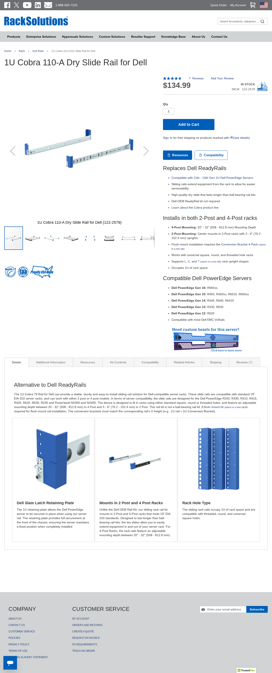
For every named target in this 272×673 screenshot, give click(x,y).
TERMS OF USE (17, 650)
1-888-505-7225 (66, 5)
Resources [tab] (88, 362)
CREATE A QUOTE (83, 631)
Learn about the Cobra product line (195, 207)
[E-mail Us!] (48, 5)
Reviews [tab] (244, 362)
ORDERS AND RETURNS (87, 625)
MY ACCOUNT (80, 618)
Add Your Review (222, 78)
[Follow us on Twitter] (17, 5)
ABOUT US (14, 618)
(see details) (241, 137)
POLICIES (14, 637)
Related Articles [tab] (184, 362)
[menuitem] (77, 36)
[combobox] (243, 21)
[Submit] (262, 21)
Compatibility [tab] (150, 362)
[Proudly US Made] (41, 273)
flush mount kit (224, 407)
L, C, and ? (202, 261)
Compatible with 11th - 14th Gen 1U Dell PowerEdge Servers (212, 177)
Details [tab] (16, 362)
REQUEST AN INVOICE (86, 637)
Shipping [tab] (215, 362)
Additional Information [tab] (50, 362)
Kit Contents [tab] (118, 362)
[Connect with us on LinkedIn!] (38, 5)
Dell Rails (38, 51)
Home (8, 51)
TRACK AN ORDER (83, 650)
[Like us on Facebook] (7, 5)
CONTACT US (16, 625)
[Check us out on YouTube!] (27, 5)
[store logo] (36, 25)
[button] (12, 151)
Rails (22, 51)
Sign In (167, 137)
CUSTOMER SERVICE (21, 631)
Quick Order (219, 5)
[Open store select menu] (264, 7)
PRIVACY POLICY (19, 644)
